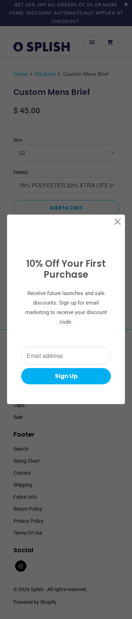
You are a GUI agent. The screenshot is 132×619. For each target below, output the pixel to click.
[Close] (118, 222)
